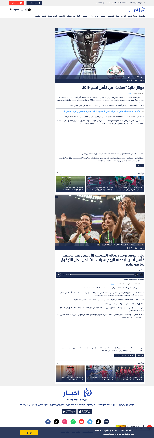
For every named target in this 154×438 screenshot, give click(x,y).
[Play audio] (59, 275)
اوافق (29, 433)
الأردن (123, 16)
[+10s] (141, 275)
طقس (102, 16)
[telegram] (90, 421)
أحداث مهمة (52, 16)
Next (57, 173)
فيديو (44, 16)
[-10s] (137, 275)
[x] (56, 421)
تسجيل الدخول (33, 3)
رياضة (79, 16)
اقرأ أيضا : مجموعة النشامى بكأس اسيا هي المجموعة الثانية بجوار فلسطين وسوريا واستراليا (102, 111)
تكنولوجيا (62, 16)
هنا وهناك (71, 16)
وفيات (37, 16)
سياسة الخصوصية (108, 434)
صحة (117, 16)
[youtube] (81, 421)
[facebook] (48, 421)
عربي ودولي (94, 16)
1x (63, 274)
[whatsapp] (73, 421)
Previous (61, 173)
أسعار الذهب (132, 16)
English (16, 10)
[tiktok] (98, 421)
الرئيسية (142, 16)
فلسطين (110, 16)
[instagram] (64, 421)
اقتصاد (85, 16)
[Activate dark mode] (28, 9)
